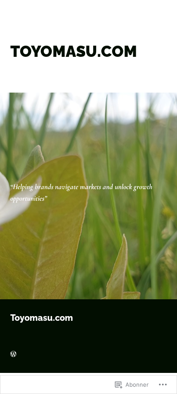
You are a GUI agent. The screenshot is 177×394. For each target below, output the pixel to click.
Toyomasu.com (41, 318)
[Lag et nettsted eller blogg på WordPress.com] (13, 354)
